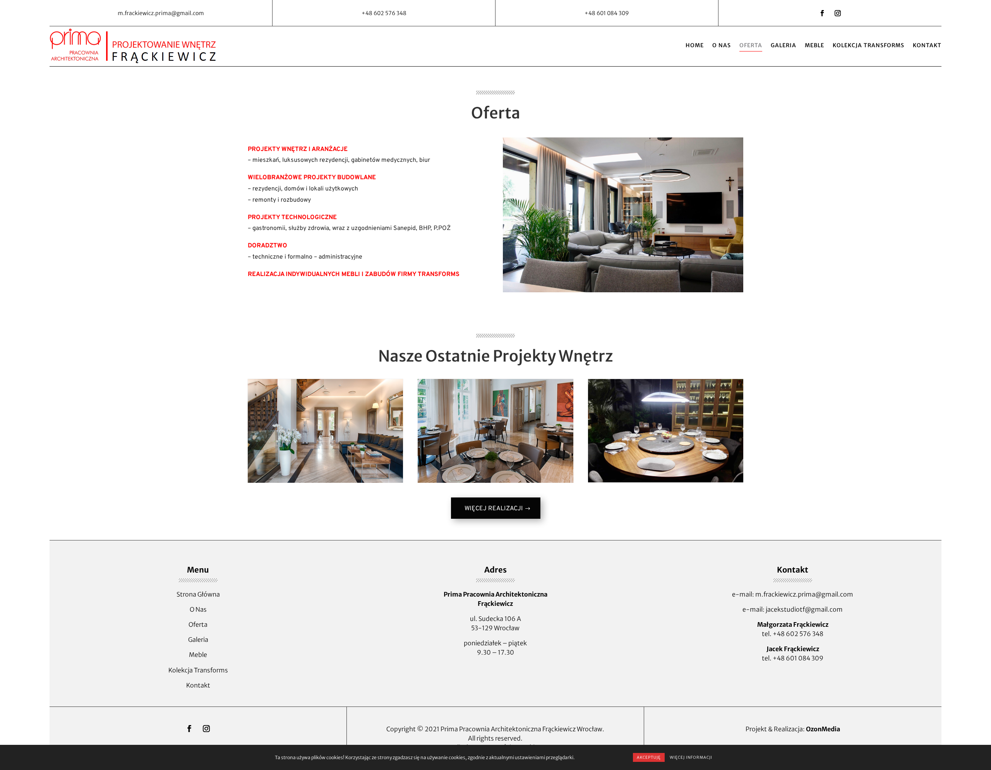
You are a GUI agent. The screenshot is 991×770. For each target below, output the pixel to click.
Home (695, 45)
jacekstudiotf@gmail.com (804, 609)
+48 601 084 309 (798, 658)
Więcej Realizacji (494, 509)
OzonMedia (823, 729)
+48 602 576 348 (798, 634)
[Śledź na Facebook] (822, 13)
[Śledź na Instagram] (838, 13)
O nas (721, 45)
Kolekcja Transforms (868, 45)
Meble (814, 45)
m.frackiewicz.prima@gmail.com (804, 594)
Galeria (783, 45)
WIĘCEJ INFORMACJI (691, 757)
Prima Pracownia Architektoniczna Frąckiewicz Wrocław (521, 729)
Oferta (750, 45)
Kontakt (927, 45)
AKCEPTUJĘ (649, 757)
